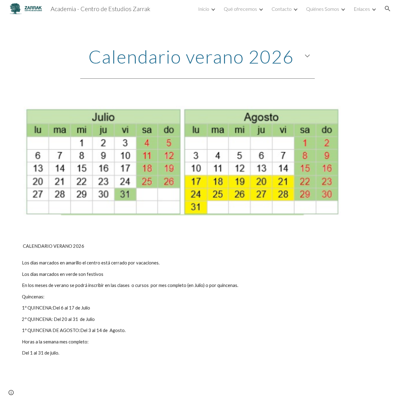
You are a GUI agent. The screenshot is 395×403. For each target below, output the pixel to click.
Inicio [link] (203, 9)
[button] (387, 8)
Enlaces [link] (362, 9)
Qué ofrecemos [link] (240, 9)
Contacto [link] (282, 9)
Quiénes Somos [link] (322, 9)
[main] (197, 56)
